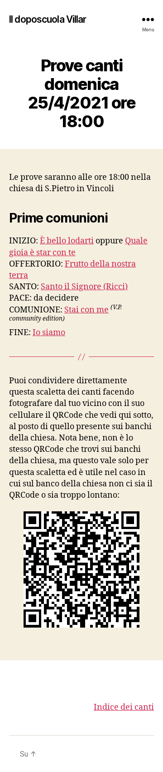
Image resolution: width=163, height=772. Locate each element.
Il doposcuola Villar (47, 19)
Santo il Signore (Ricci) (84, 287)
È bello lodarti (67, 241)
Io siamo (49, 332)
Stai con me (86, 310)
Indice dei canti (124, 707)
